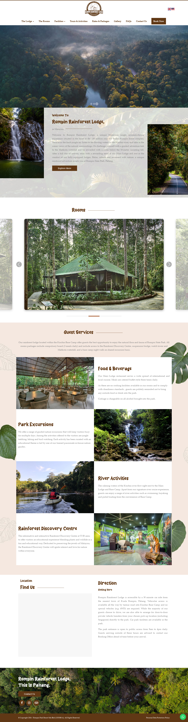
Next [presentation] (169, 264)
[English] (169, 8)
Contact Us (29, 694)
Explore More (64, 168)
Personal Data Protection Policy (158, 717)
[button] (71, 316)
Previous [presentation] (19, 264)
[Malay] (173, 8)
